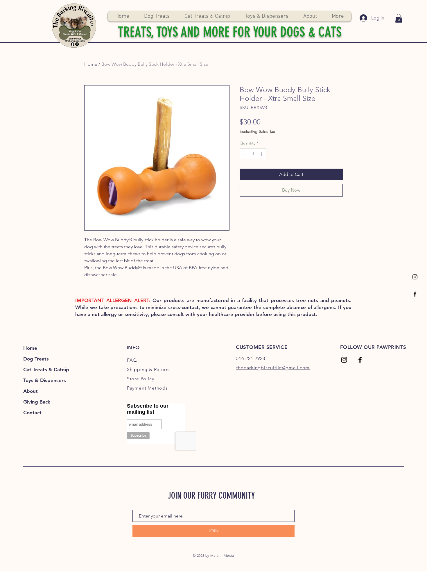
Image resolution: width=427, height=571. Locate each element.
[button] (157, 16)
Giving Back (36, 402)
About (30, 391)
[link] (398, 18)
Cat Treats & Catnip (46, 369)
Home (90, 64)
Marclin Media (222, 555)
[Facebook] (415, 294)
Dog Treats (36, 359)
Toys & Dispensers (44, 380)
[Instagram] (415, 277)
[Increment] (261, 154)
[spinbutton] (253, 154)
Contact (32, 412)
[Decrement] (244, 154)
